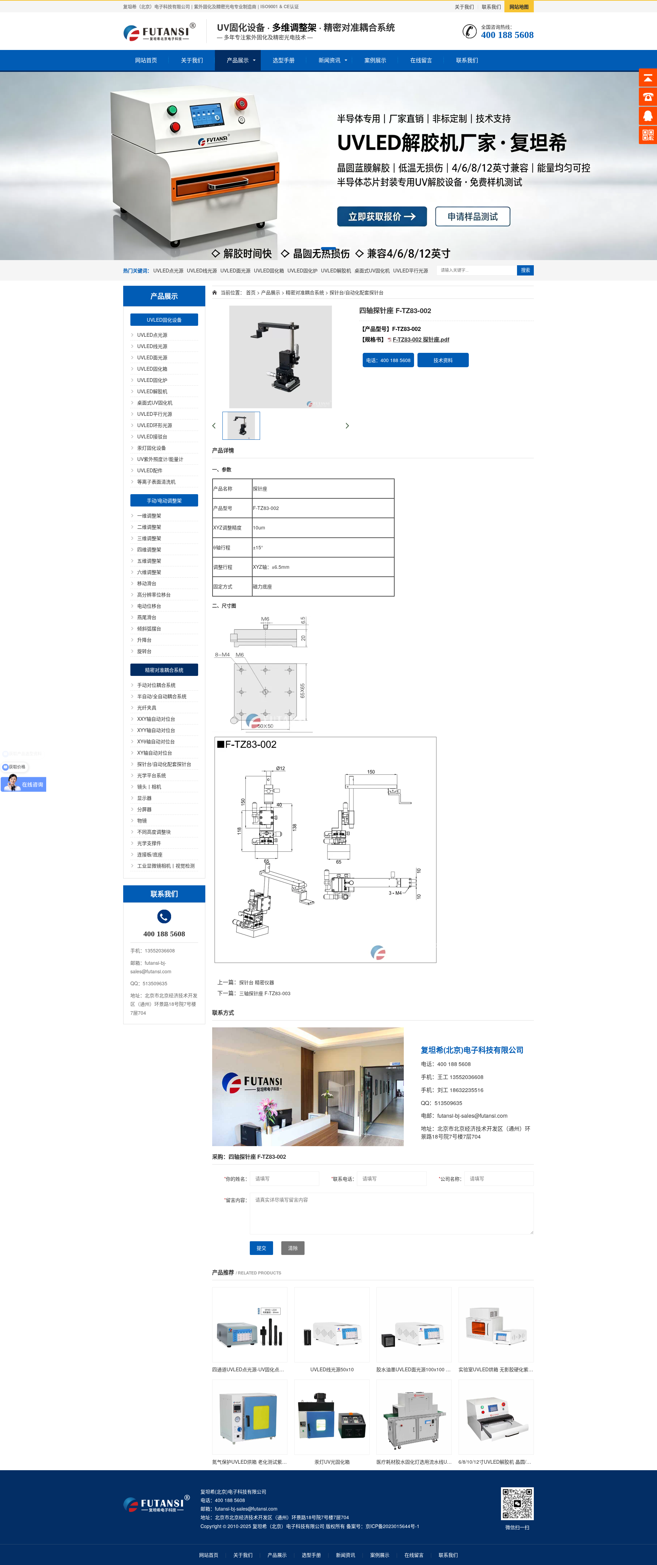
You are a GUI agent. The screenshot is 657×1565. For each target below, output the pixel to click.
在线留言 (421, 60)
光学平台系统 (151, 775)
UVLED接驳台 (152, 436)
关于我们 (464, 6)
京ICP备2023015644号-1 (392, 1526)
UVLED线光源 (202, 270)
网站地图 (519, 6)
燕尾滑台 (146, 617)
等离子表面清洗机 (156, 481)
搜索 (525, 270)
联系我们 (491, 6)
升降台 (144, 639)
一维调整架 (149, 515)
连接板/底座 (150, 854)
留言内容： (237, 1199)
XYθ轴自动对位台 (156, 741)
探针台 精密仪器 (256, 982)
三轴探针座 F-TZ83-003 (265, 993)
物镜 (142, 820)
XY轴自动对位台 (154, 752)
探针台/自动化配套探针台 (164, 763)
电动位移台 (149, 605)
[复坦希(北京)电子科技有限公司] (159, 31)
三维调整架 (149, 538)
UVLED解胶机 (336, 270)
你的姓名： (237, 1178)
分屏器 (144, 809)
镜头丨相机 (149, 786)
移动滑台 (146, 583)
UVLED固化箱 (269, 270)
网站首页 (146, 60)
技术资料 (443, 360)
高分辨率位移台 (154, 594)
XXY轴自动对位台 (156, 718)
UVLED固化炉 (302, 270)
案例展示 (375, 60)
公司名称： (451, 1178)
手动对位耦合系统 (156, 684)
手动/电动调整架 (164, 500)
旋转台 (144, 650)
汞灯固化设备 (151, 447)
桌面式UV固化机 (372, 270)
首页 (251, 292)
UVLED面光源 (235, 270)
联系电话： (344, 1178)
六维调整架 (149, 571)
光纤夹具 (146, 707)
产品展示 (238, 60)
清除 (293, 1248)
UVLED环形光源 (154, 425)
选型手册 (284, 60)
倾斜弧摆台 (149, 628)
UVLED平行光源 (410, 270)
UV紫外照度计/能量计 (160, 459)
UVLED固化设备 (164, 319)
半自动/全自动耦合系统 (161, 696)
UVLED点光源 (168, 270)
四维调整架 (149, 549)
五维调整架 (149, 560)
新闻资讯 (329, 60)
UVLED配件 (150, 470)
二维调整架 (149, 526)
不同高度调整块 (154, 831)
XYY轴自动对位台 (156, 730)
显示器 (144, 797)
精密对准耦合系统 (164, 669)
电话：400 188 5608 (388, 360)
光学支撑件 (149, 842)
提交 (261, 1248)
